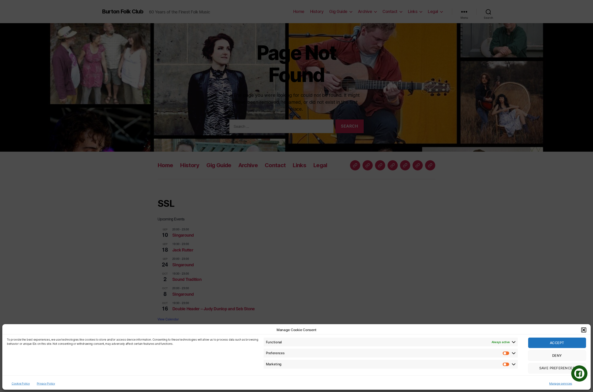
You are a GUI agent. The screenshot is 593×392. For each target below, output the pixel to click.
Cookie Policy (21, 383)
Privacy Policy (46, 383)
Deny (557, 355)
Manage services (560, 383)
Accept (557, 343)
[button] (583, 330)
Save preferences (557, 368)
